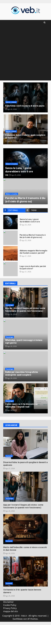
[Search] (44, 22)
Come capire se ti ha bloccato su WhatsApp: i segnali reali (21, 405)
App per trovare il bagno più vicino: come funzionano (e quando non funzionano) (25, 309)
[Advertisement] (25, 53)
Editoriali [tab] (13, 210)
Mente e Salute (11, 102)
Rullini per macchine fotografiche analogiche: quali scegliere (21, 373)
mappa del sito (10, 611)
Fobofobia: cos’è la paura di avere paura (25, 97)
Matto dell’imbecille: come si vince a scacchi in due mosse (25, 529)
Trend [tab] (34, 210)
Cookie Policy (9, 605)
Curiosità (9, 456)
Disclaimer (8, 601)
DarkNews (18, 618)
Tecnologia (9, 305)
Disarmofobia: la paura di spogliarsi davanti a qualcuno (25, 444)
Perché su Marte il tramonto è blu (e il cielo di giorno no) (10, 238)
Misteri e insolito (11, 164)
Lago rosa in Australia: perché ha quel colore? (10, 269)
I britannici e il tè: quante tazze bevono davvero (25, 572)
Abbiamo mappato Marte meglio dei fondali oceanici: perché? (10, 253)
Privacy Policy (10, 608)
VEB (6, 175)
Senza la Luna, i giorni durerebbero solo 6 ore (10, 222)
